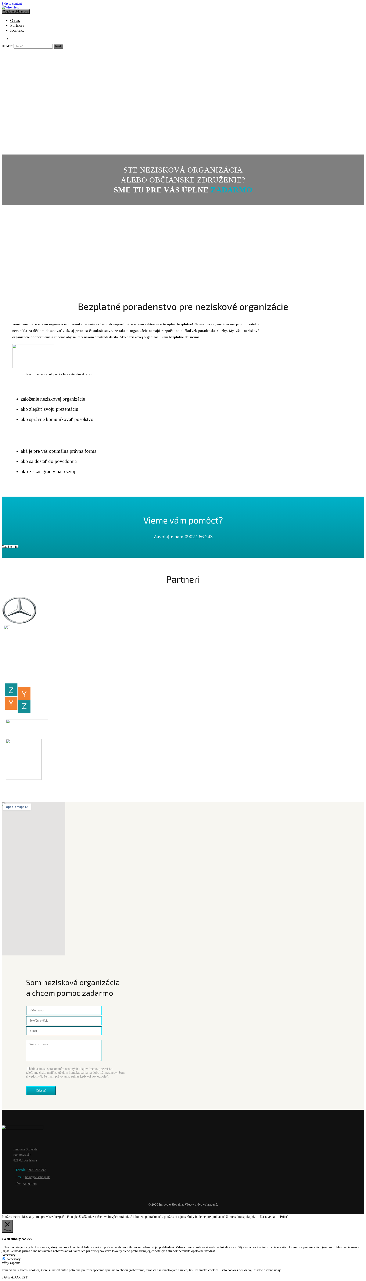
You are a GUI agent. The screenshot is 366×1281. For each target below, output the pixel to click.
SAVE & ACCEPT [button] (15, 1277)
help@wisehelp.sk (37, 1177)
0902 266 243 (199, 536)
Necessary (14, 1259)
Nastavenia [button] (267, 1216)
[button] (10, 546)
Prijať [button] (284, 1216)
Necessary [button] (8, 1255)
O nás (15, 20)
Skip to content (12, 3)
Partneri (17, 25)
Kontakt (17, 30)
